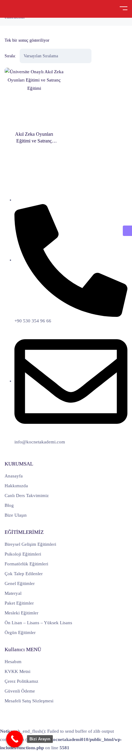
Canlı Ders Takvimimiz (27, 495)
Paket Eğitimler (19, 603)
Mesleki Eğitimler (21, 612)
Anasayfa (14, 475)
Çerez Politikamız (21, 681)
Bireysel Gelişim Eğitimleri (30, 544)
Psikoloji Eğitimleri (23, 554)
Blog (9, 505)
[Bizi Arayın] (14, 739)
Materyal (13, 593)
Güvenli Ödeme (20, 691)
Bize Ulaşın (16, 515)
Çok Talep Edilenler (24, 573)
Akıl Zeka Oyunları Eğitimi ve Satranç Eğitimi (34, 140)
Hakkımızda (16, 485)
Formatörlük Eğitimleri (26, 563)
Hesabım (13, 661)
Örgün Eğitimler (20, 632)
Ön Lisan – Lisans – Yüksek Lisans (38, 622)
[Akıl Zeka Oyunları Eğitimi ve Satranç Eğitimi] (34, 97)
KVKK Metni (17, 671)
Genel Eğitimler (20, 583)
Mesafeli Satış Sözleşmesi (29, 700)
